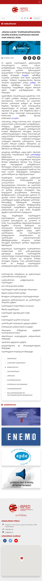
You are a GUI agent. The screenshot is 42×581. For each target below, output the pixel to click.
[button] (22, 558)
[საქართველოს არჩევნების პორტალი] (21, 416)
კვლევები (11, 376)
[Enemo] (21, 436)
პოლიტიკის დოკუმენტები (17, 384)
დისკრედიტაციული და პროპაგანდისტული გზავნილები (19, 394)
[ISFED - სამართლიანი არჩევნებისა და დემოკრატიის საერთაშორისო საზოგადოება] (21, 7)
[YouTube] (31, 18)
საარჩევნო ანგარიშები (16, 363)
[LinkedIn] (34, 58)
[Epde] (21, 457)
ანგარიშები (11, 358)
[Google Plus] (38, 58)
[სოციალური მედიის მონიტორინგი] (21, 478)
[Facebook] (25, 58)
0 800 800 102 (9, 529)
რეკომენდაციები (14, 380)
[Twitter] (27, 18)
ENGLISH (36, 18)
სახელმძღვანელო (14, 389)
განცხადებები (12, 367)
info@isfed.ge (9, 532)
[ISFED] (21, 507)
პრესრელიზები (13, 371)
